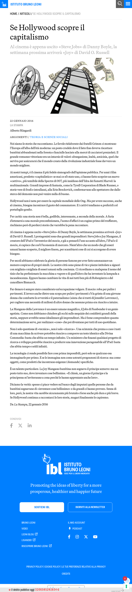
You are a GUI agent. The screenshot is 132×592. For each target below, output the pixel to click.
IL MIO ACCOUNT (76, 523)
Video (25, 528)
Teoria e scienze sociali (49, 137)
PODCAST (77, 528)
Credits (66, 574)
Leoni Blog (28, 534)
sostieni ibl (42, 507)
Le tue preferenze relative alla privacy (84, 567)
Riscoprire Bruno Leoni (35, 546)
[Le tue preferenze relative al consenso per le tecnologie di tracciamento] (126, 586)
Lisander (27, 540)
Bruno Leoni (28, 523)
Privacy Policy (34, 567)
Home (13, 14)
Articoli (25, 14)
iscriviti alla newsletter (90, 507)
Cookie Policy (52, 567)
